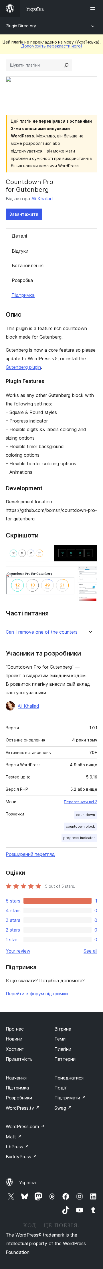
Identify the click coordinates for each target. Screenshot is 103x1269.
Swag (63, 1108)
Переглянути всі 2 (80, 802)
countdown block (80, 826)
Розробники (19, 1098)
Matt (14, 1137)
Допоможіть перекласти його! (51, 46)
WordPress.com (25, 1126)
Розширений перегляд (30, 854)
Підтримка (23, 295)
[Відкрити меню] (94, 8)
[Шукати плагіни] (66, 65)
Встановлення (27, 265)
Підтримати (70, 1098)
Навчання (16, 1078)
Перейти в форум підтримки (37, 993)
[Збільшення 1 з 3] (41, 552)
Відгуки (20, 251)
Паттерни (65, 1059)
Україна (27, 1182)
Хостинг (15, 1049)
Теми (60, 1039)
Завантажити (23, 214)
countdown (85, 815)
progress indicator (79, 838)
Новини (14, 1039)
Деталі (19, 236)
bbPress (17, 1146)
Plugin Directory (21, 25)
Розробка (22, 280)
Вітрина (62, 1029)
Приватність (19, 1059)
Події (60, 1088)
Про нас (15, 1029)
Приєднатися (69, 1078)
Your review (18, 951)
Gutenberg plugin (23, 367)
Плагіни (62, 1049)
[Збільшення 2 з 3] (89, 552)
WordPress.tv (23, 1108)
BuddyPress (21, 1156)
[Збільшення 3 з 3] (89, 574)
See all (90, 951)
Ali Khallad (42, 198)
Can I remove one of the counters (42, 632)
